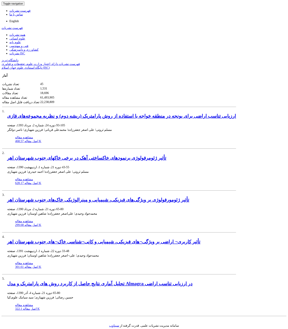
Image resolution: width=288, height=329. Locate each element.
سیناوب (114, 325)
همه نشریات (17, 34)
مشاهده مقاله (24, 137)
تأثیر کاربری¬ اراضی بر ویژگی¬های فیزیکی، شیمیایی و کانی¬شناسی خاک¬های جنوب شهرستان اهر (103, 241)
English (14, 21)
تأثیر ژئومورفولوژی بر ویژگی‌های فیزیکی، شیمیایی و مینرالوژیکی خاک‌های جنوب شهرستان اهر (98, 199)
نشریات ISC (17, 53)
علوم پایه (15, 42)
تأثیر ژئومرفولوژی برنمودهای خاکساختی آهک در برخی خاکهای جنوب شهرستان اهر (86, 157)
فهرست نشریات (20, 10)
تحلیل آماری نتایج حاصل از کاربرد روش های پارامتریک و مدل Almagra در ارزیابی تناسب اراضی (100, 283)
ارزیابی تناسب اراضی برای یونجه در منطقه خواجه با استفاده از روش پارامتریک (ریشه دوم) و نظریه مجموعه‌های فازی (121, 115)
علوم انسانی (17, 38)
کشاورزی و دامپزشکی (24, 49)
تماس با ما (16, 14)
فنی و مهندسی (18, 46)
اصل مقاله (28, 141)
